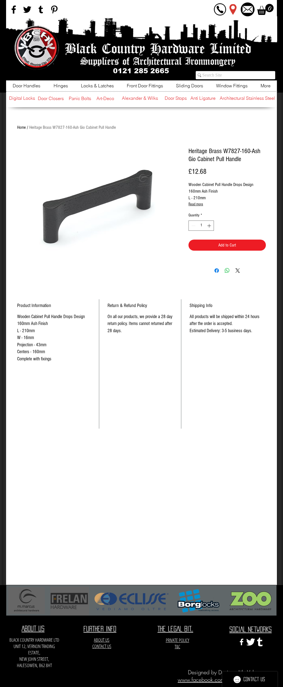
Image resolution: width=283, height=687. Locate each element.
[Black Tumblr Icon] (40, 9)
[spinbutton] (201, 225)
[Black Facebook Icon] (13, 9)
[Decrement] (192, 225)
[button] (265, 9)
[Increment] (209, 225)
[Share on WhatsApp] (227, 270)
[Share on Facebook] (216, 270)
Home (21, 127)
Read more (195, 204)
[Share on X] (237, 270)
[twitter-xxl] (250, 642)
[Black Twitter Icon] (27, 9)
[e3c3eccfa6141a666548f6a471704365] (259, 642)
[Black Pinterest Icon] (54, 9)
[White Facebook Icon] (241, 642)
